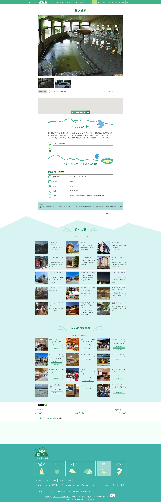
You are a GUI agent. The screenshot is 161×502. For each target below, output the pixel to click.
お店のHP (56, 348)
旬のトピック (74, 491)
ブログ (64, 491)
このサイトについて (53, 491)
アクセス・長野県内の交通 (53, 485)
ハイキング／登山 (77, 2)
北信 (46, 480)
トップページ (39, 491)
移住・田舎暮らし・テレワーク (88, 485)
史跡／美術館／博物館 (57, 2)
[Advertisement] (80, 432)
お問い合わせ (86, 491)
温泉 (94, 2)
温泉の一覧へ (80, 413)
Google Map (56, 344)
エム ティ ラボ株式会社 (61, 497)
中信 (54, 480)
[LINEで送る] (46, 405)
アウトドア (88, 2)
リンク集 (105, 485)
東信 (61, 480)
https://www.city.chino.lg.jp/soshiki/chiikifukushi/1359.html (87, 195)
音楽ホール (70, 485)
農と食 (68, 2)
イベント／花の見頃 (104, 2)
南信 (57, 91)
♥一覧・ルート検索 (117, 485)
